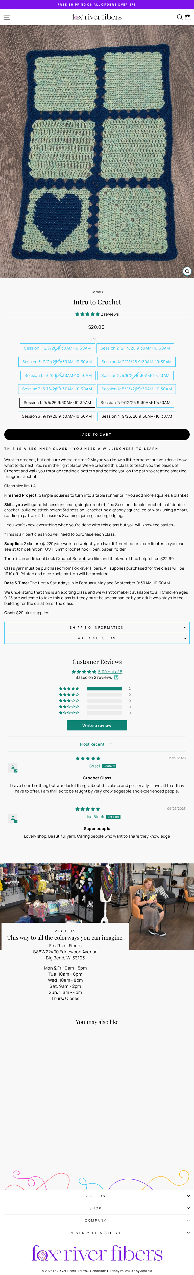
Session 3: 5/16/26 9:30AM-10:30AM (57, 389)
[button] (88, 314)
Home (96, 291)
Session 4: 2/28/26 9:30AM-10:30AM (137, 361)
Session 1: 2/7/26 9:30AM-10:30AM (57, 348)
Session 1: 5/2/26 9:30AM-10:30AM (58, 375)
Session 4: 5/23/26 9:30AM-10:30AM (137, 389)
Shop (95, 1208)
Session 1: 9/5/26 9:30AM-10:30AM (57, 402)
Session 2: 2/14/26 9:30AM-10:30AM (135, 348)
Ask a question (97, 638)
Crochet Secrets (72, 558)
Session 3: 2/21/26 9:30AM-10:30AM (57, 361)
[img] (88, 758)
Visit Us (96, 1196)
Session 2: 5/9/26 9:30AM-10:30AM (135, 375)
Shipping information (97, 627)
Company (96, 1220)
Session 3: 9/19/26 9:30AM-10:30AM (57, 416)
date (97, 339)
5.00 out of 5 (110, 671)
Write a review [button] (96, 725)
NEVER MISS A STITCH (95, 1233)
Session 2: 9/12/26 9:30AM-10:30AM (135, 402)
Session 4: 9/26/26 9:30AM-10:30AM (137, 416)
